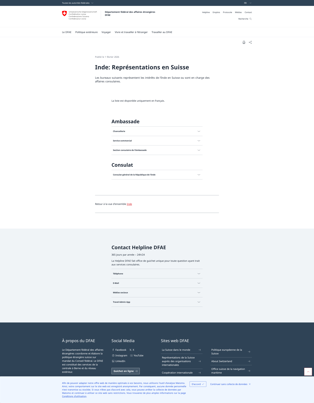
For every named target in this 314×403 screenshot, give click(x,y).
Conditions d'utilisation (74, 396)
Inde (129, 204)
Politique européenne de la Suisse (226, 351)
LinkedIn (120, 361)
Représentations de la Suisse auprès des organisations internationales (178, 361)
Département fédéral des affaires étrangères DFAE (130, 13)
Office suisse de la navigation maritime (228, 370)
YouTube (138, 355)
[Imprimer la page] (244, 42)
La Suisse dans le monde (176, 349)
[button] (66, 32)
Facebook (120, 349)
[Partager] (250, 42)
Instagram (121, 355)
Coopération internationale (177, 372)
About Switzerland (221, 361)
